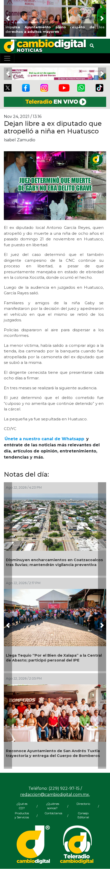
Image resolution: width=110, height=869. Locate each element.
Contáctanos (52, 813)
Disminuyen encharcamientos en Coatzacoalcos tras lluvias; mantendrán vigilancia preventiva (54, 562)
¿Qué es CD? (21, 806)
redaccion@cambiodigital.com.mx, (55, 794)
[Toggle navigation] (7, 58)
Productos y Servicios (22, 815)
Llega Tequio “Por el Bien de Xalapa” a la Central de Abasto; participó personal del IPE (54, 658)
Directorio (83, 804)
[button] (8, 18)
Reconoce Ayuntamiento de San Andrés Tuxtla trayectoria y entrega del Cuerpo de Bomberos (53, 753)
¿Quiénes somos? (52, 806)
